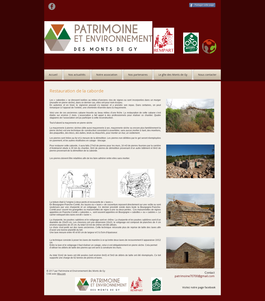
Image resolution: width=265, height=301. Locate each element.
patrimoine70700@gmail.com (195, 276)
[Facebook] (51, 6)
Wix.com (61, 273)
